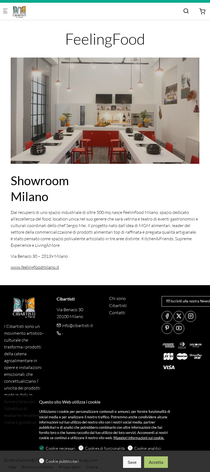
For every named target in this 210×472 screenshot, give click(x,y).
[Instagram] (190, 316)
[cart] (202, 11)
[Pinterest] (167, 328)
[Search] (185, 11)
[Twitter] (178, 316)
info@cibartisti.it (77, 325)
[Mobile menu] (5, 11)
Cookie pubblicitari (62, 461)
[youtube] (178, 328)
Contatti (117, 312)
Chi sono (117, 298)
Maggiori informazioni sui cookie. (138, 438)
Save (132, 462)
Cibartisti (118, 305)
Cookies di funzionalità (105, 448)
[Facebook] (167, 316)
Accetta (156, 462)
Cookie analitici (147, 448)
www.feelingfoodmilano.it (35, 267)
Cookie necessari (60, 448)
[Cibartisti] (34, 11)
